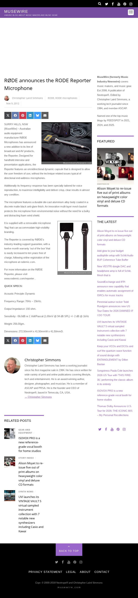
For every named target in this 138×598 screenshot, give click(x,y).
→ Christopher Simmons (38, 396)
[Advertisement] (69, 43)
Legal (71, 572)
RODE (51, 98)
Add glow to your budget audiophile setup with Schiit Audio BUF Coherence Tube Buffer (115, 255)
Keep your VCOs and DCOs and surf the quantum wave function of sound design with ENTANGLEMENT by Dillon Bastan (115, 355)
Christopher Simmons (43, 360)
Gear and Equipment (25, 431)
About (85, 572)
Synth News (26, 491)
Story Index (26, 457)
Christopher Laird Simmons (27, 98)
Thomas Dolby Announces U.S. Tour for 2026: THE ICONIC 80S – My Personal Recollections (114, 411)
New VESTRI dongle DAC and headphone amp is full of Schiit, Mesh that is (114, 271)
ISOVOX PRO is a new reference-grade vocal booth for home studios (114, 395)
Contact (102, 572)
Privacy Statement (45, 572)
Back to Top (69, 550)
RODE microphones (66, 98)
